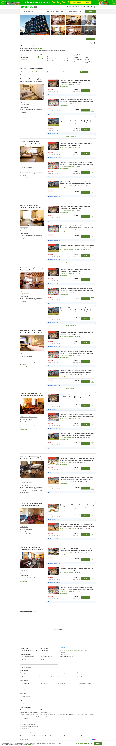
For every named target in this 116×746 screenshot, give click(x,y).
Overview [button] (23, 38)
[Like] (91, 43)
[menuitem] (73, 6)
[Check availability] (92, 90)
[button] (26, 7)
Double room (51, 71)
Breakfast (44, 71)
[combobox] (33, 11)
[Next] (90, 719)
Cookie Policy (30, 744)
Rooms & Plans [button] (30, 38)
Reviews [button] (38, 38)
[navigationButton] (65, 700)
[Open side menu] (95, 7)
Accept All (98, 743)
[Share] (94, 42)
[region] (58, 743)
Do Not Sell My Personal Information (84, 743)
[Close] (113, 743)
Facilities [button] (50, 38)
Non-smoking (59, 71)
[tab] (84, 72)
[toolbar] (56, 11)
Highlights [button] (43, 38)
